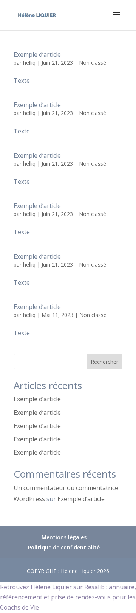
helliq (29, 62)
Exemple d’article (37, 54)
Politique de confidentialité (64, 547)
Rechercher (104, 361)
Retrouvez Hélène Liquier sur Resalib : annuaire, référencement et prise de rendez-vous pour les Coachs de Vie (68, 597)
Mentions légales (64, 537)
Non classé (92, 62)
